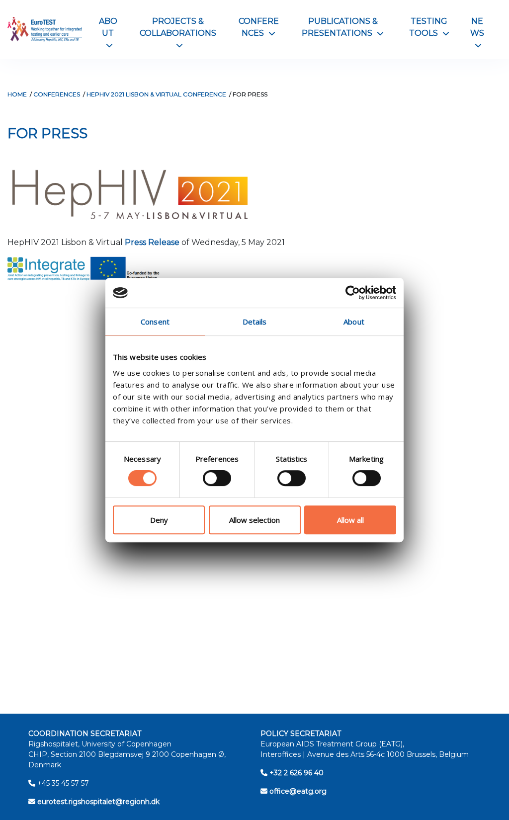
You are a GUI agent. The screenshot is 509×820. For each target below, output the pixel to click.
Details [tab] (255, 322)
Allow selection (254, 520)
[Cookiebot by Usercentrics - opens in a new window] (352, 292)
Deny (159, 520)
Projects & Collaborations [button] (178, 32)
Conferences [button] (259, 27)
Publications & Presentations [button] (343, 27)
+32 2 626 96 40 (295, 772)
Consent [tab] (155, 322)
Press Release (152, 242)
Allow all (350, 520)
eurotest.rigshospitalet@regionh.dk (97, 801)
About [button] (108, 32)
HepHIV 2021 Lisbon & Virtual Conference (156, 94)
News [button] (477, 32)
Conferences (56, 94)
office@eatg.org (297, 791)
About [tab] (353, 322)
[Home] (44, 29)
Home (17, 94)
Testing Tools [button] (429, 27)
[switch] (217, 478)
